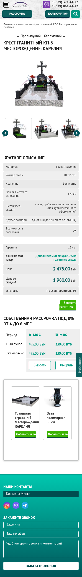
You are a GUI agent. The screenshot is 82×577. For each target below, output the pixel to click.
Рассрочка (17, 14)
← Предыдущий (28, 36)
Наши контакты (17, 487)
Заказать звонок (41, 566)
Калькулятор (57, 14)
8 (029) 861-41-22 (65, 6)
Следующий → (55, 36)
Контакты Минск (18, 494)
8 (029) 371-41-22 (65, 2)
